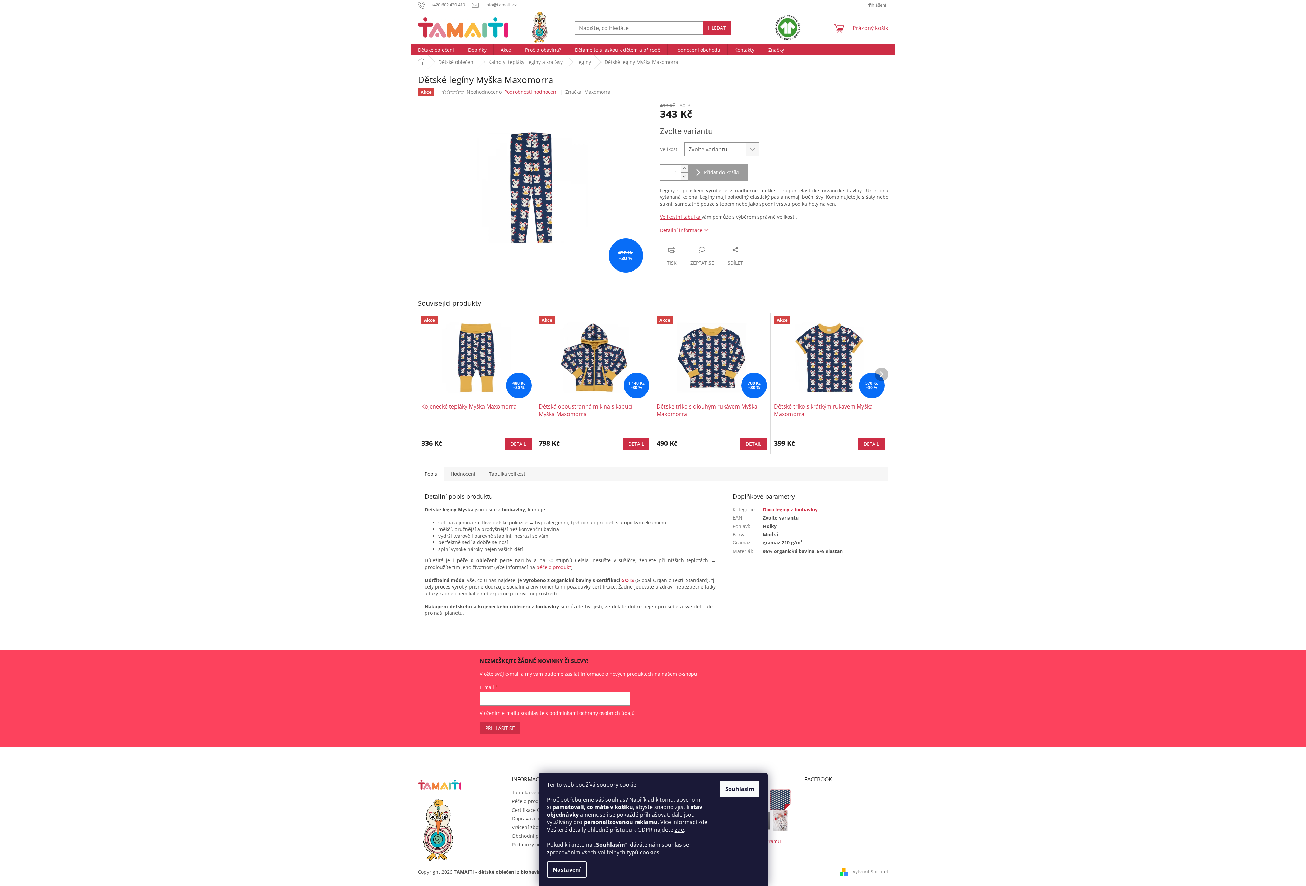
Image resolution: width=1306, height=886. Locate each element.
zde (679, 829)
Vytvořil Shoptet (870, 871)
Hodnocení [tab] (463, 474)
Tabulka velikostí (531, 792)
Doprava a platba (531, 818)
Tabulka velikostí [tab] (508, 474)
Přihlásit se (500, 728)
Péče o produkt (529, 801)
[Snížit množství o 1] (684, 176)
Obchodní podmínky (535, 836)
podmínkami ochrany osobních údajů (592, 713)
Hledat (717, 28)
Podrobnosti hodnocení (531, 91)
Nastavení (567, 869)
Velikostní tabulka (681, 216)
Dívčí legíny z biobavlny (790, 509)
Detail (518, 444)
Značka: (587, 91)
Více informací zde (683, 822)
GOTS (627, 580)
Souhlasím (739, 789)
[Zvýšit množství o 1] (684, 168)
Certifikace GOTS (531, 810)
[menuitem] (436, 49)
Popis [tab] (431, 474)
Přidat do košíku (722, 172)
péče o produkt (553, 567)
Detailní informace (681, 230)
